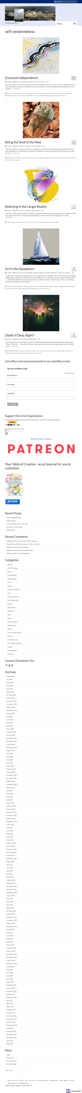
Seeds (59, 157)
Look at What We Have (13, 517)
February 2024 (11, 769)
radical (38, 222)
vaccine (36, 353)
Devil (28, 157)
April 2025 (9, 726)
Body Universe (18, 93)
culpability (30, 93)
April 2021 (9, 874)
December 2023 (11, 775)
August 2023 (10, 787)
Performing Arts (12, 622)
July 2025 (9, 716)
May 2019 (9, 939)
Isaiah (34, 157)
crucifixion (13, 222)
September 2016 (11, 1025)
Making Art (42, 272)
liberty (13, 353)
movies (18, 95)
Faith (33, 146)
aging (7, 350)
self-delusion (51, 95)
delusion (38, 93)
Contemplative (23, 81)
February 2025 (11, 732)
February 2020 (11, 911)
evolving (46, 286)
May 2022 (9, 834)
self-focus (41, 288)
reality (37, 95)
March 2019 (10, 945)
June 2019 (9, 936)
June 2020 (9, 902)
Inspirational (30, 81)
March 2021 (10, 877)
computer (30, 286)
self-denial (56, 95)
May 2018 (9, 976)
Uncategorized (12, 650)
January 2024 (10, 772)
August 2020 (10, 895)
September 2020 (11, 892)
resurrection (47, 222)
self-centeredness (43, 95)
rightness (55, 157)
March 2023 (10, 803)
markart (10, 81)
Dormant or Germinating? (14, 527)
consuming (24, 93)
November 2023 (11, 778)
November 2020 (11, 889)
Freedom (52, 93)
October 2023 (10, 781)
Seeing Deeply (11, 521)
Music (9, 614)
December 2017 (11, 991)
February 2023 (11, 806)
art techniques (14, 286)
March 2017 (10, 1006)
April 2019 (9, 942)
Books (9, 571)
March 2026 (10, 692)
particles (28, 95)
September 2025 (11, 710)
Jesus (38, 157)
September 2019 (11, 926)
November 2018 (11, 957)
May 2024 (9, 760)
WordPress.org (11, 1064)
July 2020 (9, 898)
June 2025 (9, 719)
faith (25, 222)
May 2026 (9, 686)
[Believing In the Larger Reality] (41, 184)
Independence (8, 95)
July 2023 (9, 790)
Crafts (9, 582)
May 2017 (9, 1000)
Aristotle (8, 157)
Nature (10, 618)
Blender (20, 286)
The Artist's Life (41, 81)
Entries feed (10, 1058)
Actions (21, 146)
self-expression (34, 288)
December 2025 (11, 701)
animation (8, 286)
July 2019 (9, 932)
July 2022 (9, 827)
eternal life (21, 222)
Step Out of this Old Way (21, 553)
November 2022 (11, 815)
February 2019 (11, 948)
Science (10, 636)
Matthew (42, 157)
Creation (24, 157)
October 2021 (10, 855)
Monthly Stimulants (70, 286)
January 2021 (10, 883)
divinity (31, 157)
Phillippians (47, 157)
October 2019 (10, 923)
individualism (62, 286)
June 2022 (9, 831)
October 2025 (10, 707)
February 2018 (11, 985)
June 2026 (9, 682)
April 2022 (9, 837)
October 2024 (10, 744)
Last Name (10, 393)
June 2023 (9, 794)
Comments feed (11, 1061)
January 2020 (10, 914)
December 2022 (11, 812)
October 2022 (10, 818)
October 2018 (10, 960)
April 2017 (9, 1003)
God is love (51, 350)
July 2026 (9, 679)
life (33, 222)
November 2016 (11, 1019)
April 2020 (9, 905)
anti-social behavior (13, 350)
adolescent (8, 93)
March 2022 (10, 840)
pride (34, 95)
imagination (55, 286)
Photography (12, 625)
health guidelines (61, 350)
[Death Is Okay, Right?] (41, 313)
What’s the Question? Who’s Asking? (25, 541)
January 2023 (10, 809)
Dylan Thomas (35, 350)
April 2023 (9, 800)
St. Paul (72, 157)
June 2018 (9, 973)
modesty (14, 95)
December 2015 (11, 1034)
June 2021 (9, 868)
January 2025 (10, 735)
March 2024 (10, 766)
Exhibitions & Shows (14, 589)
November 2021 (11, 852)
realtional (20, 288)
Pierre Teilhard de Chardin (11, 288)
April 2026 (9, 689)
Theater (10, 647)
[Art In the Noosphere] (41, 246)
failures (47, 93)
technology (46, 288)
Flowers (10, 604)
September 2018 (11, 963)
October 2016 (10, 1022)
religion (42, 222)
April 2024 (9, 763)
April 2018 (9, 979)
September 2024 (11, 747)
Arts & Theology (13, 568)
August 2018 (10, 966)
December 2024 (11, 738)
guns (55, 350)
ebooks (22, 272)
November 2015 (11, 1037)
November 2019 (11, 920)
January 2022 (10, 846)
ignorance (62, 93)
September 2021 (11, 858)
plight (31, 95)
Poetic (35, 81)
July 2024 (9, 753)
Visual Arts (67, 272)
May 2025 (9, 723)
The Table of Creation (14, 643)
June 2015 (9, 1040)
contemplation (18, 157)
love (35, 222)
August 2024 (10, 750)
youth (40, 353)
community (25, 286)
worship (63, 95)
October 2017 (10, 994)
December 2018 (11, 954)
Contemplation (12, 575)
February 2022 (11, 843)
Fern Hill (41, 350)
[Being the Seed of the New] (41, 120)
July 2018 (9, 969)
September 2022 (11, 821)
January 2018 (10, 988)
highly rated (57, 93)
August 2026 (10, 676)
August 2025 (10, 713)
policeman (23, 353)
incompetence (68, 93)
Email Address (12, 375)
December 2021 (11, 849)
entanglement (40, 286)
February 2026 (11, 695)
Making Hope (10, 530)
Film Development (28, 272)
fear (28, 222)
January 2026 (10, 698)
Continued (16, 88)
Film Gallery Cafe (13, 600)
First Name (10, 384)
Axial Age (12, 157)
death (34, 93)
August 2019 (10, 929)
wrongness (17, 160)
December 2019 (11, 917)
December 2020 (11, 886)
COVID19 (26, 350)
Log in (8, 1055)
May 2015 (9, 1044)
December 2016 (11, 1016)
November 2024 (11, 741)
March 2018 (10, 982)
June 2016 (9, 1028)
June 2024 (9, 757)
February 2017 (11, 1010)
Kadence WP (28, 1085)
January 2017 (10, 1013)
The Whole (11, 160)
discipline (43, 93)
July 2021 (9, 865)
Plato (51, 157)
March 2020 (10, 908)
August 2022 (10, 824)
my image (23, 95)
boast (13, 93)
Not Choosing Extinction (21, 547)
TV (60, 95)
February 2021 (11, 880)
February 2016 (11, 1031)
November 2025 (11, 704)
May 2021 (9, 871)
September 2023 (11, 784)
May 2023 (9, 797)
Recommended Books (51, 272)
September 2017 (11, 997)
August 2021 (10, 861)
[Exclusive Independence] (41, 55)
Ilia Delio (51, 286)
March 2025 (10, 729)
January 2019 (10, 951)
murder (18, 353)
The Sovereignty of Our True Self (16, 524)
